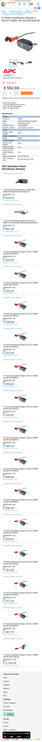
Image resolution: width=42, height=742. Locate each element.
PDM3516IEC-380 (9, 318)
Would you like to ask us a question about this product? (21, 98)
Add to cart (28, 93)
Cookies (6, 726)
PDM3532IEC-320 (9, 535)
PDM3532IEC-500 (9, 566)
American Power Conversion (13, 14)
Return (5, 692)
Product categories (9, 703)
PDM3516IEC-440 (9, 349)
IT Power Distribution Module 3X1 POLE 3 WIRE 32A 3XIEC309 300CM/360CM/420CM (20, 222)
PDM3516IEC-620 (9, 411)
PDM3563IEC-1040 (9, 659)
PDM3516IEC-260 (9, 256)
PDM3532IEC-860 (9, 628)
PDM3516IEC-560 (9, 380)
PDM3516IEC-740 (9, 473)
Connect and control (15, 11)
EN (39, 8)
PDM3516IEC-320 (9, 287)
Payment (6, 681)
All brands (6, 706)
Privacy (5, 722)
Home (3, 11)
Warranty (6, 688)
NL (35, 8)
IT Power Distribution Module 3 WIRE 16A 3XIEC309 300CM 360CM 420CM (19, 191)
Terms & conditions (9, 730)
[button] (38, 26)
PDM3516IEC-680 (9, 442)
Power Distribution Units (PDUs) (21, 13)
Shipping (6, 685)
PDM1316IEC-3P (9, 194)
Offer (5, 696)
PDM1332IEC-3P (9, 225)
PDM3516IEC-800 (9, 504)
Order (5, 678)
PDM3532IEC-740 (9, 597)
